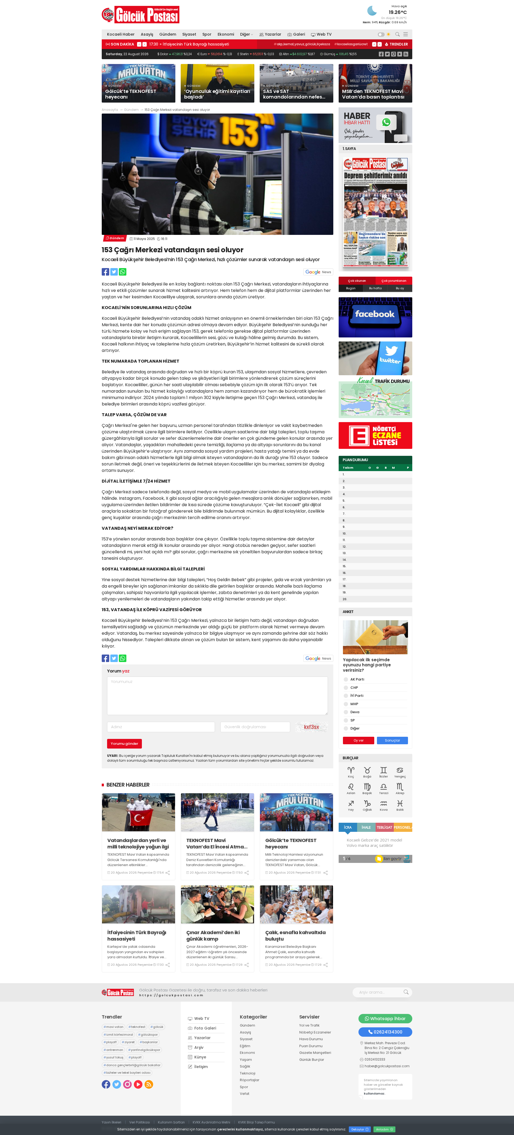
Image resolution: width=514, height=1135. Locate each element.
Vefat (244, 1093)
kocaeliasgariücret (351, 44)
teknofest (136, 1027)
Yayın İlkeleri (111, 1122)
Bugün (351, 288)
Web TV (324, 34)
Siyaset (189, 34)
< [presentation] (139, 44)
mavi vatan (113, 1027)
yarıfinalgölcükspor (144, 1050)
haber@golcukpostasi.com (387, 1066)
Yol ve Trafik (309, 1025)
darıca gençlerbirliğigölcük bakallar (132, 1065)
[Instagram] (393, 54)
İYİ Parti (356, 695)
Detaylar (358, 1129)
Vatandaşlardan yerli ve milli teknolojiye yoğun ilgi (138, 843)
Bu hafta (375, 288)
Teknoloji (247, 1073)
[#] (118, 992)
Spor (206, 34)
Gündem (167, 34)
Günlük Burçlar (311, 1059)
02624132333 (375, 1059)
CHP (354, 687)
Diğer (245, 34)
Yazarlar (273, 34)
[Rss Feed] (405, 54)
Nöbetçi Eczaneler (315, 1032)
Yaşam (246, 1059)
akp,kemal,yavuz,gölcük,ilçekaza (302, 44)
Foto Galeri (204, 1028)
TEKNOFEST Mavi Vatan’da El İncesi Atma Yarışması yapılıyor (215, 843)
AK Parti (357, 679)
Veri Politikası (139, 1122)
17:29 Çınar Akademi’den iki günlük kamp (188, 44)
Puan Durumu (311, 1045)
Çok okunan (357, 281)
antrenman (113, 1050)
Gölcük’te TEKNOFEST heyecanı (291, 843)
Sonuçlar (392, 740)
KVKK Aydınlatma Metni (211, 1122)
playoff (110, 1042)
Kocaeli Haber (121, 34)
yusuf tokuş (113, 1057)
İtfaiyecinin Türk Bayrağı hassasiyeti (136, 935)
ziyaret (128, 1042)
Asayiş (147, 34)
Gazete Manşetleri (315, 1052)
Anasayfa (110, 109)
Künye (199, 1057)
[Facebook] (381, 54)
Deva (354, 712)
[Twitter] (387, 54)
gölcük (156, 1027)
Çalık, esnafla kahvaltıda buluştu (295, 935)
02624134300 (388, 1032)
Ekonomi (226, 34)
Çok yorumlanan (393, 281)
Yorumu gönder (124, 743)
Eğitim (245, 1045)
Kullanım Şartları (171, 1122)
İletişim (200, 1066)
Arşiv (198, 1047)
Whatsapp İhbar (388, 1019)
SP (352, 720)
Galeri (299, 34)
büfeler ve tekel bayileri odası (127, 1072)
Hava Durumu (311, 1039)
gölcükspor (148, 1034)
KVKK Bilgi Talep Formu (256, 1122)
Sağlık (245, 1066)
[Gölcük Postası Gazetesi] (140, 15)
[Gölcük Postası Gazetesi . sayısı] (375, 212)
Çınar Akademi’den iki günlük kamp (213, 935)
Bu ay (400, 288)
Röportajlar (249, 1080)
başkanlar (149, 1042)
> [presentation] (144, 44)
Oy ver (359, 740)
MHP (354, 703)
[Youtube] (399, 54)
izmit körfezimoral (118, 1034)
